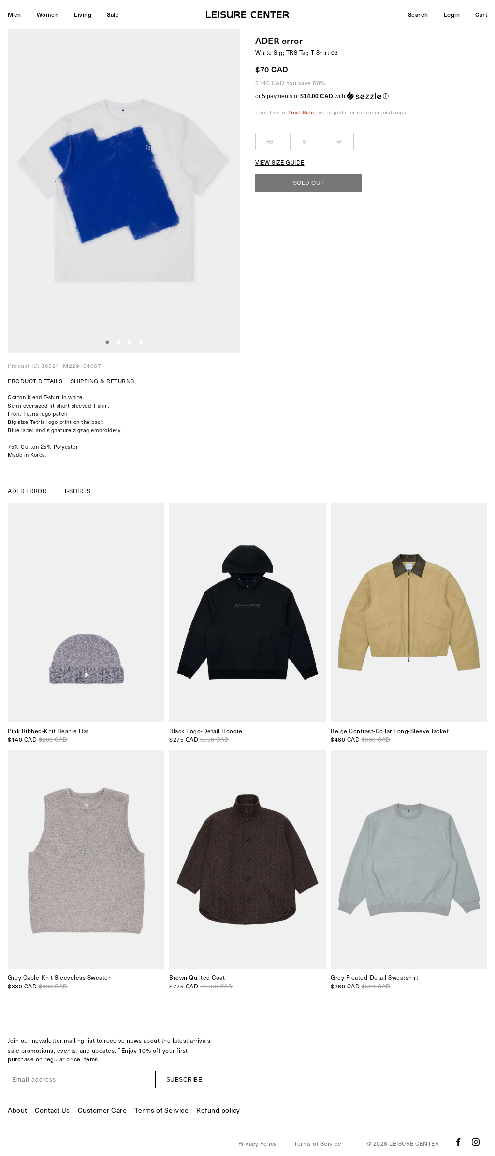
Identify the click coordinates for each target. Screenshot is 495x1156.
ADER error (279, 40)
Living (82, 14)
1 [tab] (107, 343)
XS (270, 141)
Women (48, 14)
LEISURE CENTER (414, 1143)
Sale (113, 14)
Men (14, 14)
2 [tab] (118, 343)
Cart (481, 14)
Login (452, 14)
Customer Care (102, 1110)
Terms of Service (161, 1110)
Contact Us (52, 1110)
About (17, 1110)
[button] (371, 96)
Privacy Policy (257, 1143)
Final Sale (301, 112)
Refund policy (218, 1110)
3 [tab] (129, 343)
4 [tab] (141, 343)
